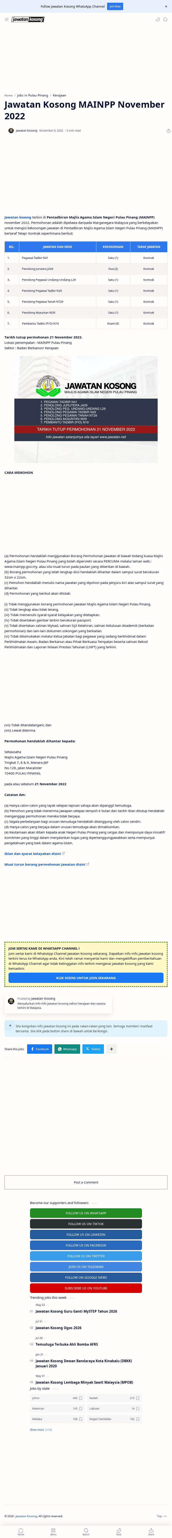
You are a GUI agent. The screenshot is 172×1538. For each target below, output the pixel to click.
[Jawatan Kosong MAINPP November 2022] (86, 409)
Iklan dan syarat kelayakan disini (32, 853)
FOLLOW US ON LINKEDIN (86, 1234)
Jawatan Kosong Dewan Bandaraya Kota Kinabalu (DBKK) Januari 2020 (84, 1363)
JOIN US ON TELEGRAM (86, 1267)
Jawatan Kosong (26, 1516)
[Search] (165, 19)
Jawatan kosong (17, 217)
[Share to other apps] (111, 1049)
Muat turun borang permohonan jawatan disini (44, 864)
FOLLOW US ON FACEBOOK (86, 1245)
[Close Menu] (166, 6)
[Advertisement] (86, 59)
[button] (157, 19)
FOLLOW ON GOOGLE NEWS (86, 1277)
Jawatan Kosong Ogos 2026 (59, 1328)
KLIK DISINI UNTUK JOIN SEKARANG (86, 978)
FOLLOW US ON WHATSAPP (86, 1213)
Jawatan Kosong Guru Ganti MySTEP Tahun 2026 (76, 1311)
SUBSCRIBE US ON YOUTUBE (86, 1288)
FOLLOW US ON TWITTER (86, 1256)
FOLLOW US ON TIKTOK (86, 1224)
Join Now (115, 6)
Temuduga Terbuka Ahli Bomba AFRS (67, 1344)
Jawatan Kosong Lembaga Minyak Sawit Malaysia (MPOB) (84, 1382)
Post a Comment (86, 1182)
